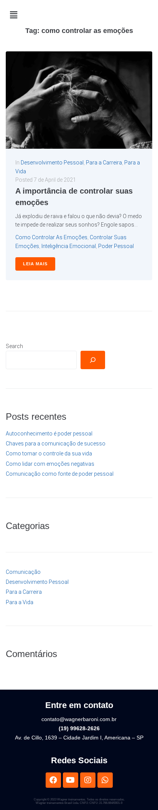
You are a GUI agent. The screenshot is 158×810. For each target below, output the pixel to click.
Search (14, 346)
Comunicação (23, 572)
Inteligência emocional (68, 246)
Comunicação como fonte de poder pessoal (60, 474)
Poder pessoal (116, 246)
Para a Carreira (104, 162)
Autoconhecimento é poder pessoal (49, 433)
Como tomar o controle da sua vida (49, 453)
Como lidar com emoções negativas (50, 464)
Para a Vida (19, 602)
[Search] (93, 360)
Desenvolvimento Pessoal (52, 162)
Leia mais (35, 263)
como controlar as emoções (51, 237)
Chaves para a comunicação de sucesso (55, 443)
